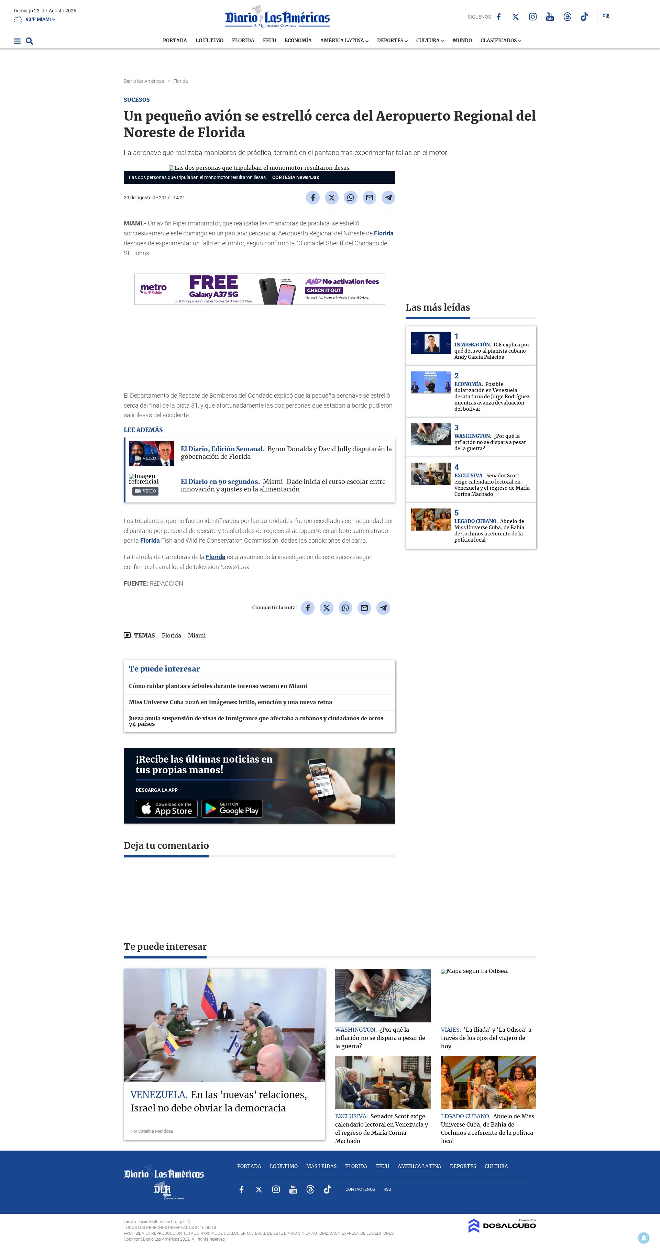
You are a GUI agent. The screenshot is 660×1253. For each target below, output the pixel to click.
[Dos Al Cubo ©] (502, 1231)
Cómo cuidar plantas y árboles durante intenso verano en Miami (218, 686)
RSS (387, 1189)
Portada (175, 40)
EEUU (269, 40)
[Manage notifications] (643, 1237)
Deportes (390, 40)
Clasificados (499, 40)
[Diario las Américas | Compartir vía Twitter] (332, 197)
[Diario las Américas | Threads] (567, 16)
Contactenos (360, 1189)
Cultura (428, 40)
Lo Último (209, 40)
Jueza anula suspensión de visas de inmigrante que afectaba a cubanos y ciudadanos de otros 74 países (256, 721)
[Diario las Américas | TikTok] (584, 16)
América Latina (342, 40)
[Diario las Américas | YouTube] (550, 16)
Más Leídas (321, 1166)
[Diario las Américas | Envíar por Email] (369, 197)
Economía (298, 40)
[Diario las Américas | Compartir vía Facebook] (313, 197)
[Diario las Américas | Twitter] (516, 16)
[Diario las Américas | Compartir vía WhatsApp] (351, 197)
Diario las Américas (144, 81)
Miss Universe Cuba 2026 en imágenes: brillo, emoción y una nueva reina (230, 702)
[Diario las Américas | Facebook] (498, 16)
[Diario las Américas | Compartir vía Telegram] (388, 197)
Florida (243, 40)
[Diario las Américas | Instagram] (533, 16)
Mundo (462, 40)
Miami (197, 636)
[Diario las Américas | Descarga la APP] (168, 809)
